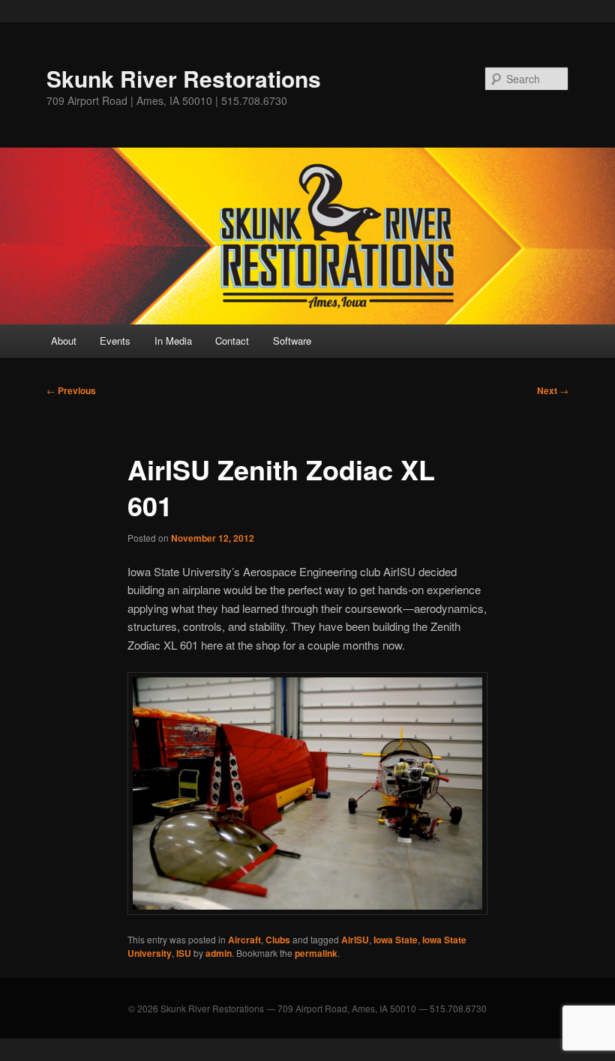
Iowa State (396, 939)
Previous (71, 390)
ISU (183, 953)
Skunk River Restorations (183, 78)
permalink (316, 953)
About (63, 340)
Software (292, 340)
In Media (173, 340)
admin (219, 953)
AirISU (355, 939)
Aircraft (244, 939)
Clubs (278, 939)
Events (115, 340)
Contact (232, 340)
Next (552, 390)
